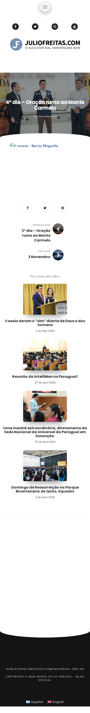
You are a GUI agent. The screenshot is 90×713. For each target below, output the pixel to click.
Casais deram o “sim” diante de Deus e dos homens (45, 322)
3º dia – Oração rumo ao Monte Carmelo (36, 235)
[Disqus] (45, 573)
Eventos (44, 93)
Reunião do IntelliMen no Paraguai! (45, 376)
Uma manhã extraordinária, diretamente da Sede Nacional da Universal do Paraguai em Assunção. (45, 432)
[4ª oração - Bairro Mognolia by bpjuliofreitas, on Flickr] (45, 166)
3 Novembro (39, 256)
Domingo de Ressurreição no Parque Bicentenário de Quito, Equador (45, 489)
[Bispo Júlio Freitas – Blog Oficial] (45, 57)
